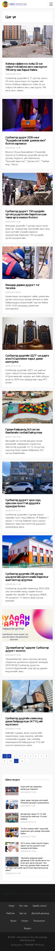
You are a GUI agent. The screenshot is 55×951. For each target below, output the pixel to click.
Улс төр (23, 905)
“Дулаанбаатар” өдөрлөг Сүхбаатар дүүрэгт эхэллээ (27, 649)
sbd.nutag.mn (23, 937)
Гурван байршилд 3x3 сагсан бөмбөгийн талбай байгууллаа (23, 431)
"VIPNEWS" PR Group (34, 945)
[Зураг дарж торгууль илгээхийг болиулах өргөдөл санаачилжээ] (11, 804)
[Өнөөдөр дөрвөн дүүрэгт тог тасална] (27, 263)
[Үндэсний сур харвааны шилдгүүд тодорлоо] (11, 790)
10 (10, 761)
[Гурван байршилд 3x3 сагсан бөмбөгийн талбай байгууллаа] (27, 407)
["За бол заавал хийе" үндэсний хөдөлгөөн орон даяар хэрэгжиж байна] (11, 832)
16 (22, 761)
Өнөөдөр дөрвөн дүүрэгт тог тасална (22, 286)
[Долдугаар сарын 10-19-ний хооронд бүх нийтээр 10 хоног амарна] (11, 818)
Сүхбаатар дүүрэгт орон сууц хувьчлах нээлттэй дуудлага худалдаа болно (22, 503)
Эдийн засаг (39, 905)
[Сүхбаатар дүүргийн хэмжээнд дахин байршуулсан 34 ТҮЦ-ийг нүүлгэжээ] (27, 696)
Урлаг (13, 920)
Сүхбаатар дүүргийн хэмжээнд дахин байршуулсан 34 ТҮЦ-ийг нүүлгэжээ (24, 721)
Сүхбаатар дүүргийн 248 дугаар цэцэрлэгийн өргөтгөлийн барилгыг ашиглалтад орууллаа (26, 577)
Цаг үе (23, 913)
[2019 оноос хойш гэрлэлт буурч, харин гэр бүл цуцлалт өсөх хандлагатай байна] (11, 847)
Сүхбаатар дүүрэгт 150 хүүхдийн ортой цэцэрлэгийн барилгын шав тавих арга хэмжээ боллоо (25, 214)
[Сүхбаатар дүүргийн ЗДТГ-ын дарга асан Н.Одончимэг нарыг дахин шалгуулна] (27, 333)
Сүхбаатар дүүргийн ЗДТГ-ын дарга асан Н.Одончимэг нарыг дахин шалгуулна (27, 358)
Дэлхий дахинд (40, 913)
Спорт (24, 920)
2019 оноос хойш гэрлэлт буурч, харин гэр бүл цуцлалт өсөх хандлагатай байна (34, 845)
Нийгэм (10, 913)
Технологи (39, 920)
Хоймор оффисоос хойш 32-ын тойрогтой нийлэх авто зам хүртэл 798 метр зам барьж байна (26, 66)
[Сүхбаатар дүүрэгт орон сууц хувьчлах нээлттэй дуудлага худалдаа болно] (27, 478)
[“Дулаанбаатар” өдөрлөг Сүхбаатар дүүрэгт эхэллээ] (27, 625)
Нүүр (11, 905)
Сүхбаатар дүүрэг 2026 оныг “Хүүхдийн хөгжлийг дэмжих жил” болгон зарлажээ (25, 140)
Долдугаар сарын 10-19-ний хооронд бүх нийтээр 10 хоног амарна (33, 816)
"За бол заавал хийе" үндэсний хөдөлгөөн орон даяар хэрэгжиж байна (35, 831)
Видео (27, 928)
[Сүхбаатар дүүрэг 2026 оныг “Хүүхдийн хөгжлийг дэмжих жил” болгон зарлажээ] (27, 115)
